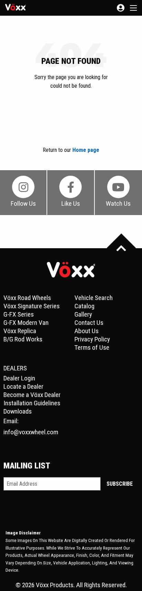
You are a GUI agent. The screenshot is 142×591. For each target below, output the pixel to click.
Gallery (83, 314)
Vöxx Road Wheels (27, 298)
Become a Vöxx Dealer (32, 395)
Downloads (17, 411)
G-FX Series (18, 314)
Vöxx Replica (19, 331)
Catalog (84, 306)
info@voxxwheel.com (30, 432)
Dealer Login (19, 378)
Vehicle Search (93, 298)
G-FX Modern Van (26, 323)
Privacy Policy (92, 339)
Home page (85, 150)
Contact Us (88, 323)
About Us (86, 331)
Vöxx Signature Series (31, 306)
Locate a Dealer (23, 386)
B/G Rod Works (22, 339)
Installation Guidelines (31, 403)
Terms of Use (91, 347)
